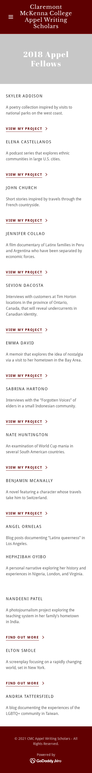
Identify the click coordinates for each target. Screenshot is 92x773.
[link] (46, 17)
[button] (12, 17)
